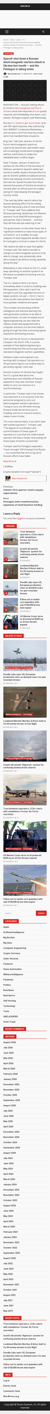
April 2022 (8, 1279)
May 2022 (8, 1274)
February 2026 (10, 1074)
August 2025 (9, 1105)
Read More (8, 461)
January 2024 (10, 1184)
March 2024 (9, 1179)
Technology (8, 54)
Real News (8, 990)
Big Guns (7, 943)
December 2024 (11, 1132)
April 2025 (8, 1126)
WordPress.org (11, 1396)
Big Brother (9, 937)
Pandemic (8, 979)
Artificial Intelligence (13, 932)
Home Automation (12, 969)
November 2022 (11, 1242)
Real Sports (9, 995)
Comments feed (11, 1391)
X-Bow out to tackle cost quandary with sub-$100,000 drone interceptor (10, 605)
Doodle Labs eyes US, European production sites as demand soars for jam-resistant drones (10, 588)
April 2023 (8, 1221)
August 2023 (9, 1205)
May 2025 (8, 1121)
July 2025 (8, 1111)
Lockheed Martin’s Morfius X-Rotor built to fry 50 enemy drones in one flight (10, 571)
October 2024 (10, 1142)
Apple (6, 927)
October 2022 (10, 1247)
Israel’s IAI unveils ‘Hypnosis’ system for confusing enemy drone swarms (10, 554)
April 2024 (8, 1174)
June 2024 (8, 1163)
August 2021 (9, 1295)
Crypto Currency (11, 953)
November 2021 (11, 1284)
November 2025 (11, 1089)
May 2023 (8, 1216)
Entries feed (9, 1386)
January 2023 (10, 1237)
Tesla (6, 1011)
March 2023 (9, 1226)
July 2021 (8, 1300)
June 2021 (8, 1305)
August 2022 (9, 1258)
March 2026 (9, 1068)
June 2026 (8, 1053)
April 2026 (8, 1063)
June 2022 (8, 1268)
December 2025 (11, 1084)
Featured (8, 964)
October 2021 (10, 1290)
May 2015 (8, 1311)
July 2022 (8, 1263)
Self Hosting (9, 1000)
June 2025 (8, 1116)
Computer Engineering (14, 948)
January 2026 (10, 1079)
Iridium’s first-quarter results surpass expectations (23, 490)
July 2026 (8, 1047)
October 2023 (10, 1200)
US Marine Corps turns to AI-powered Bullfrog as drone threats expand (10, 622)
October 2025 (10, 1095)
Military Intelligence (13, 668)
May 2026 (8, 1058)
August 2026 (9, 1042)
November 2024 (11, 1137)
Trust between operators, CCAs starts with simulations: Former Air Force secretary (10, 537)
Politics (7, 985)
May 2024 (8, 1168)
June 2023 (8, 1211)
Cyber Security (10, 958)
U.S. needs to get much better (26, 123)
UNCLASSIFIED (10, 1016)
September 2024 (11, 1147)
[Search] (43, 32)
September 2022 (11, 1253)
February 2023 (10, 1232)
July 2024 (8, 1158)
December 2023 (11, 1190)
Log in (6, 1380)
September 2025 (11, 1100)
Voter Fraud (9, 1022)
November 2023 (11, 1195)
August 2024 (9, 1153)
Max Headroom (14, 74)
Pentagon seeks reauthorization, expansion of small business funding (22, 501)
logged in (21, 518)
